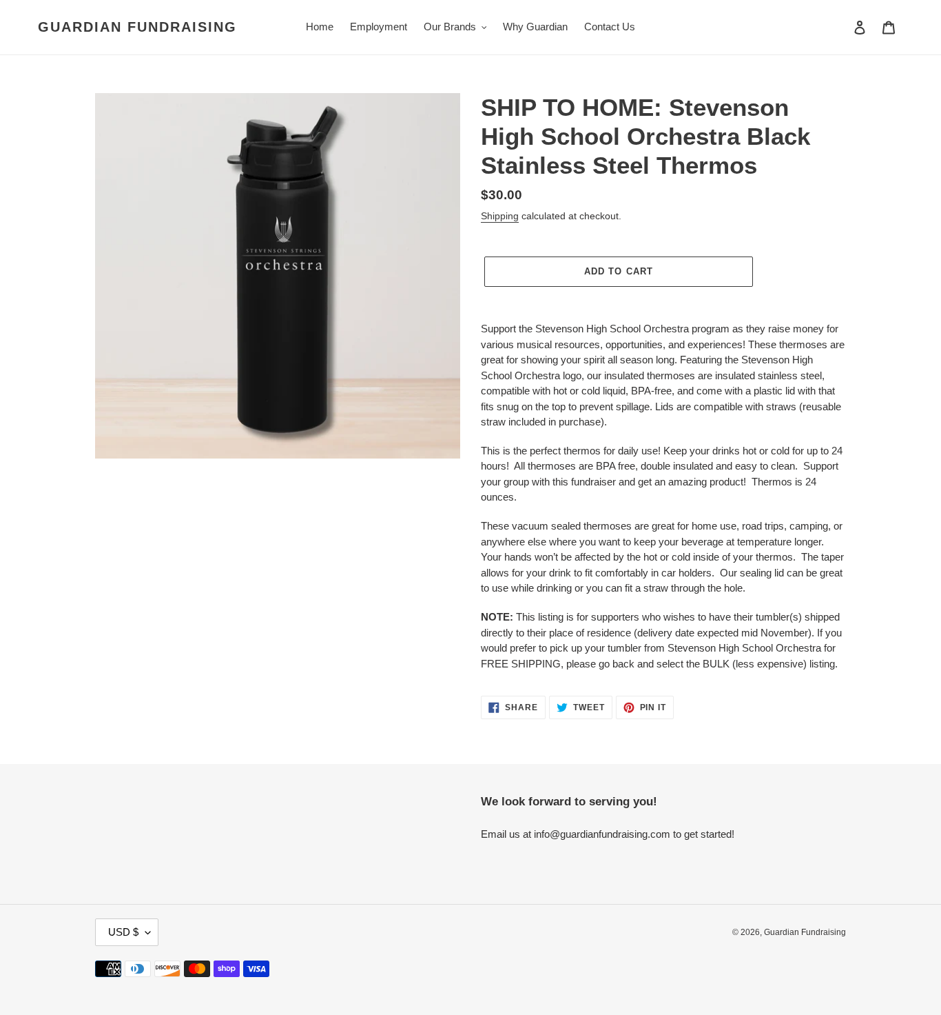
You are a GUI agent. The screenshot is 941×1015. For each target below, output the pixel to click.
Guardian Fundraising (137, 26)
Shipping (500, 215)
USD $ (123, 932)
